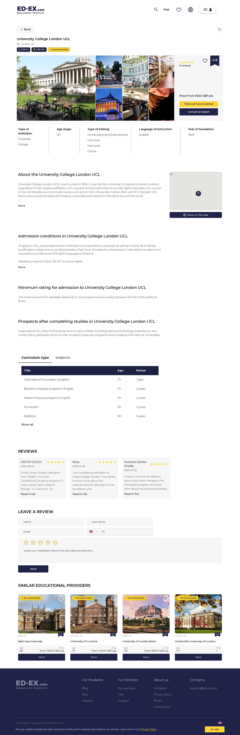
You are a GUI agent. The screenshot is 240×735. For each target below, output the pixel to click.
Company (160, 688)
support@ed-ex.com (203, 688)
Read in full (28, 494)
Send (33, 568)
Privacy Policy (149, 729)
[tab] (35, 358)
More (42, 657)
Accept (214, 729)
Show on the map (197, 214)
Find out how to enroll (198, 104)
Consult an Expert (198, 111)
